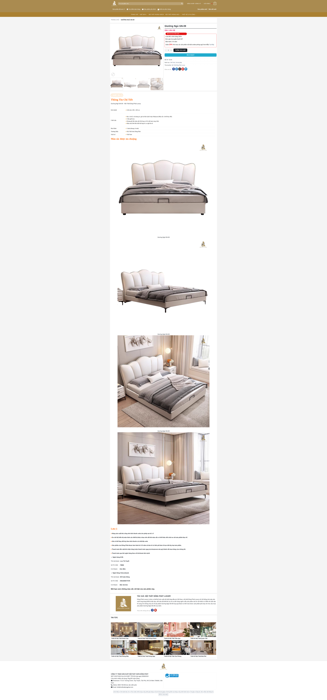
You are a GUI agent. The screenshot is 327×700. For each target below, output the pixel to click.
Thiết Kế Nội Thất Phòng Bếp (120, 655)
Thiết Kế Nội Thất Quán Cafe (198, 637)
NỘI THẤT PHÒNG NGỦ (172, 14)
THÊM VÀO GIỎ (180, 50)
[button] (194, 3)
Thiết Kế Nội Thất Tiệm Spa (172, 637)
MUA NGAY (190, 55)
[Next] (159, 50)
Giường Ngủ (179, 62)
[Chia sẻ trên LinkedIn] (185, 69)
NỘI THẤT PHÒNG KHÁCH (156, 14)
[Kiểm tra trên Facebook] (152, 609)
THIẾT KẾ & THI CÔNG (188, 14)
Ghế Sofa (172, 62)
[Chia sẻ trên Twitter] (176, 69)
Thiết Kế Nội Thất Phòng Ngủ (146, 655)
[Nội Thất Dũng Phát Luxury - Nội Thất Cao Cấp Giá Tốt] (114, 3)
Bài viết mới (212, 9)
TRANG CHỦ (134, 14)
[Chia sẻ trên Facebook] (173, 69)
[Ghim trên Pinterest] (182, 69)
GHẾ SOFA (143, 14)
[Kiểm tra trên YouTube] (155, 609)
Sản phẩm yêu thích (150, 9)
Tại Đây (211, 44)
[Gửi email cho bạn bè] (179, 69)
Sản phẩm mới (202, 9)
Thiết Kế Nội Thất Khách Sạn (119, 637)
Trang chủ (115, 20)
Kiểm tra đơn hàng (165, 9)
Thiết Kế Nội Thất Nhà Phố (198, 655)
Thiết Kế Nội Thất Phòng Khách (147, 637)
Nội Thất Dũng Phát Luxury (178, 65)
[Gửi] (181, 3)
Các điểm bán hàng (134, 9)
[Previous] (114, 50)
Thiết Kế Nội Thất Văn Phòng (172, 655)
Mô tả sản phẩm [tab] (117, 94)
